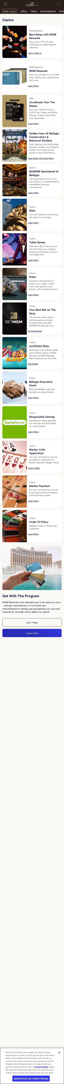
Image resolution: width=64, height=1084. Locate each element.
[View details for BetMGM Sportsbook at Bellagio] (14, 180)
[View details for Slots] (14, 215)
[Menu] (5, 4)
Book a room (10, 11)
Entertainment (48, 11)
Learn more (32, 633)
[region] (32, 1066)
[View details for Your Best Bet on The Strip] (14, 318)
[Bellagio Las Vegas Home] (32, 4)
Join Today (32, 622)
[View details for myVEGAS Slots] (14, 353)
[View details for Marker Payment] (14, 491)
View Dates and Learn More (41, 158)
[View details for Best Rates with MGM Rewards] (14, 42)
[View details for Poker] (14, 284)
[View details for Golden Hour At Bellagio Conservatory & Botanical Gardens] (14, 145)
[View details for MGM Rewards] (14, 76)
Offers (23, 11)
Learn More (33, 85)
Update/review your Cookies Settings (31, 1078)
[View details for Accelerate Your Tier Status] (14, 111)
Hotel (34, 11)
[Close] (59, 1052)
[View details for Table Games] (14, 249)
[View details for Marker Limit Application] (14, 457)
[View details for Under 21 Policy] (14, 526)
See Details (33, 363)
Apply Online (34, 468)
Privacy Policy (41, 1066)
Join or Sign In (35, 52)
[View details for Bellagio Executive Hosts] (14, 388)
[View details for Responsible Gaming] (14, 422)
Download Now (35, 331)
